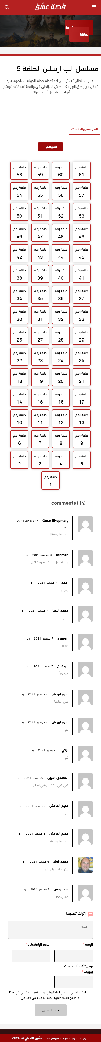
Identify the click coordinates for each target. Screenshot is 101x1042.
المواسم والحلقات (84, 129)
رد (64, 527)
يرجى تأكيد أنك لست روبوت (78, 969)
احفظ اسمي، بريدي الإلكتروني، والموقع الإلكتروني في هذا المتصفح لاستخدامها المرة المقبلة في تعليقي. (47, 995)
